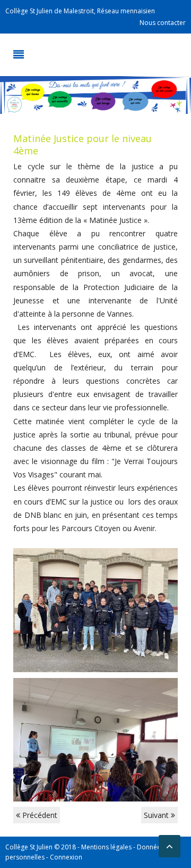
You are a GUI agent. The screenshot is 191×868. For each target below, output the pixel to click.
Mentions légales (106, 847)
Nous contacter (163, 22)
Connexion (66, 857)
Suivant (157, 815)
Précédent (38, 815)
